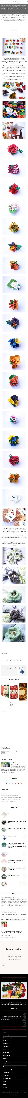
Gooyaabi (15, 1092)
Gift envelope (6, 1052)
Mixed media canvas (20, 905)
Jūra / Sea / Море (12, 836)
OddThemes (15, 1094)
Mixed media (10, 905)
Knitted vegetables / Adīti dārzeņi (9, 795)
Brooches (14, 29)
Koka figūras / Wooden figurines (9, 801)
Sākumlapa (4, 793)
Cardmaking (6, 898)
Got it (18, 12)
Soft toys (22, 902)
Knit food (18, 907)
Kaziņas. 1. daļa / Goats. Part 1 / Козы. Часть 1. (11, 958)
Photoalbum (4, 907)
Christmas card (6, 1043)
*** (8, 813)
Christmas (4, 899)
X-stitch (16, 902)
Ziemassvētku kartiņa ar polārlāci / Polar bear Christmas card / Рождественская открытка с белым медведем (17, 845)
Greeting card (19, 898)
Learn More (11, 12)
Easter (16, 904)
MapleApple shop (5, 935)
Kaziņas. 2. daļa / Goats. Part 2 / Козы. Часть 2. (18, 958)
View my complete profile (7, 772)
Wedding (10, 901)
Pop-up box (22, 904)
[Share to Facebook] (7, 660)
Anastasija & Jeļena (16, 762)
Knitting (3, 905)
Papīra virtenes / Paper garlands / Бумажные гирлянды (16, 861)
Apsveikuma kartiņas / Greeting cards (10, 799)
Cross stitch (9, 902)
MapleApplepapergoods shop (8, 937)
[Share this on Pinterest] (14, 660)
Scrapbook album (12, 907)
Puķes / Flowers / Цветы (13, 875)
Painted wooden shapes (16, 899)
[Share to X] (11, 660)
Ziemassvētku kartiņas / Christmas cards (11, 797)
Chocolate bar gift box (7, 904)
